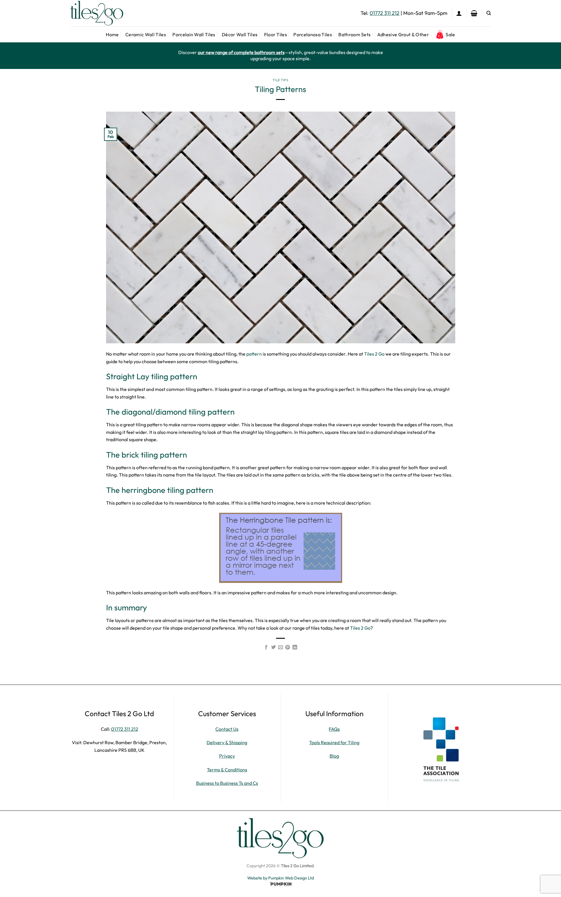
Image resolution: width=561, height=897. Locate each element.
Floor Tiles (275, 34)
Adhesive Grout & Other (403, 34)
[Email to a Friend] (280, 647)
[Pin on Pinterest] (287, 647)
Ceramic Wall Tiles (145, 34)
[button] (459, 13)
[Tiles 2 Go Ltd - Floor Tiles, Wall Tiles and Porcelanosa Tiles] (99, 13)
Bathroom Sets (354, 34)
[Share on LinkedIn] (294, 647)
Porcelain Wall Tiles (193, 34)
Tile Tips (280, 80)
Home (112, 34)
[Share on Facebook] (266, 647)
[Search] (488, 13)
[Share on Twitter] (273, 647)
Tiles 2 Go (374, 354)
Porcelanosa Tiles (312, 34)
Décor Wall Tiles (239, 34)
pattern (254, 354)
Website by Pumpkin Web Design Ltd (280, 878)
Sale (450, 34)
